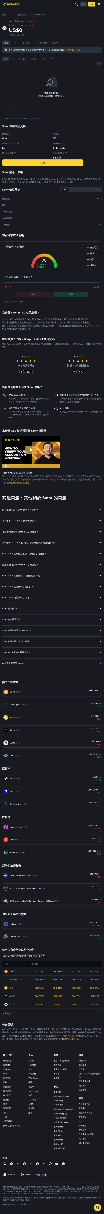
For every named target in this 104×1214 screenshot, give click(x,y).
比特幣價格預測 (60, 1113)
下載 (5, 1117)
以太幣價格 (58, 1105)
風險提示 (7, 1108)
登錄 (84, 4)
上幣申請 (57, 1065)
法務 (5, 1082)
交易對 (55, 43)
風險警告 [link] (73, 1038)
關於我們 (7, 1060)
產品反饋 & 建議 (85, 1112)
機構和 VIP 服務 (60, 1069)
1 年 (44, 59)
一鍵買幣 (32, 1065)
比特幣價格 (58, 1100)
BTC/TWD (39, 971)
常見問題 (26, 43)
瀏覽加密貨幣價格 (61, 1096)
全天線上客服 (84, 1104)
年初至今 (53, 59)
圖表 (6, 43)
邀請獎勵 (82, 1065)
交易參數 (82, 1130)
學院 (30, 1082)
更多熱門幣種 (59, 1148)
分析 (15, 43)
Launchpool (33, 1091)
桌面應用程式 (9, 1121)
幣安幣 (81, 1069)
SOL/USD (94, 996)
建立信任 (7, 1095)
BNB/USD (94, 987)
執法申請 (82, 1138)
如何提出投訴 (84, 1143)
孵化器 (56, 1073)
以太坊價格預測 (60, 1118)
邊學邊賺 (57, 1092)
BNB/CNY (76, 987)
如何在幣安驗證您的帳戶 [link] (18, 482)
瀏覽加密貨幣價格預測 (63, 1109)
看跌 (33, 294)
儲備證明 (82, 1090)
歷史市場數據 (84, 1081)
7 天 (13, 59)
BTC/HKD (58, 971)
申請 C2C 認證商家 (62, 1060)
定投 (30, 1095)
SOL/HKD (57, 996)
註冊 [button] (43, 162)
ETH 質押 (32, 1099)
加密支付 (32, 1073)
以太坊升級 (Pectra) (62, 1122)
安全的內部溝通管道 (11, 1125)
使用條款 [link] (62, 1038)
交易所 (31, 1060)
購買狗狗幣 (58, 1139)
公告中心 (7, 1069)
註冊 (92, 4)
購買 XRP (57, 1135)
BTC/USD (94, 971)
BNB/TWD (39, 987)
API (80, 1121)
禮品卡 (31, 1086)
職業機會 (7, 1065)
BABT (30, 1104)
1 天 (6, 59)
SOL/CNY (76, 996)
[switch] (44, 1175)
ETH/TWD (39, 1004)
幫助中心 (82, 1108)
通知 (5, 1112)
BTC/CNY (76, 971)
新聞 (5, 1073)
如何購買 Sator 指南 (72, 50)
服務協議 (7, 1086)
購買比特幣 (58, 1126)
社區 (5, 1104)
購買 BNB (58, 1131)
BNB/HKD (58, 987)
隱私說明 (7, 1091)
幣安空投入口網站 (86, 1134)
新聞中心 (7, 1078)
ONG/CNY (76, 979)
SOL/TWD (39, 996)
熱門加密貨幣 (41, 43)
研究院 (31, 1108)
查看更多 (6, 1013)
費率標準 (82, 1117)
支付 (30, 1069)
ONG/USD (95, 979)
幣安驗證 (82, 1125)
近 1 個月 (23, 59)
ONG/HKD (58, 979)
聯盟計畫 (82, 1060)
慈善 (30, 1112)
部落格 (6, 1099)
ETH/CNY (76, 1004)
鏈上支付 (57, 1078)
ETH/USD (94, 1004)
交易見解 (82, 1085)
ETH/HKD (57, 1004)
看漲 (71, 294)
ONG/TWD (40, 979)
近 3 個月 (34, 59)
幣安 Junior (33, 1078)
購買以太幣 (58, 1144)
